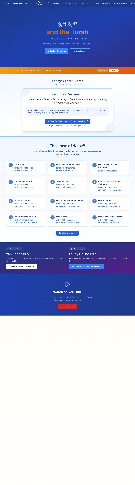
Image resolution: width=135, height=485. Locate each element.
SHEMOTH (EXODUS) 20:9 (65, 185)
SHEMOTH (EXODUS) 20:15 (65, 220)
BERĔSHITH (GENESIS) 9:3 (23, 187)
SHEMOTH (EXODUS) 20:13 (107, 204)
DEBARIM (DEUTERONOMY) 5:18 (25, 223)
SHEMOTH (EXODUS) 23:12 (65, 187)
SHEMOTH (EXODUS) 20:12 (65, 204)
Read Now (103, 70)
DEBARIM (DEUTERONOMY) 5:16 (67, 206)
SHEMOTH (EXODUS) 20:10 (107, 187)
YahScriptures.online (80, 126)
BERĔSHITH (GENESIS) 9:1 (65, 170)
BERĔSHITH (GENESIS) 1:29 (23, 185)
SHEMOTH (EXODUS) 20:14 (24, 220)
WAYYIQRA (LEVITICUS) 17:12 (24, 206)
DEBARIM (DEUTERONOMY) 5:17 (109, 206)
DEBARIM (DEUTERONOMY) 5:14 (109, 190)
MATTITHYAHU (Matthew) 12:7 (67, 94)
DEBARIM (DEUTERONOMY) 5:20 (109, 223)
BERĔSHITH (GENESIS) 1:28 (23, 168)
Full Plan (114, 70)
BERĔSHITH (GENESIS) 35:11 (24, 170)
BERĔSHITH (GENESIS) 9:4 (23, 204)
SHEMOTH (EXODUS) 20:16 (107, 220)
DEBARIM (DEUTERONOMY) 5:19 (67, 223)
